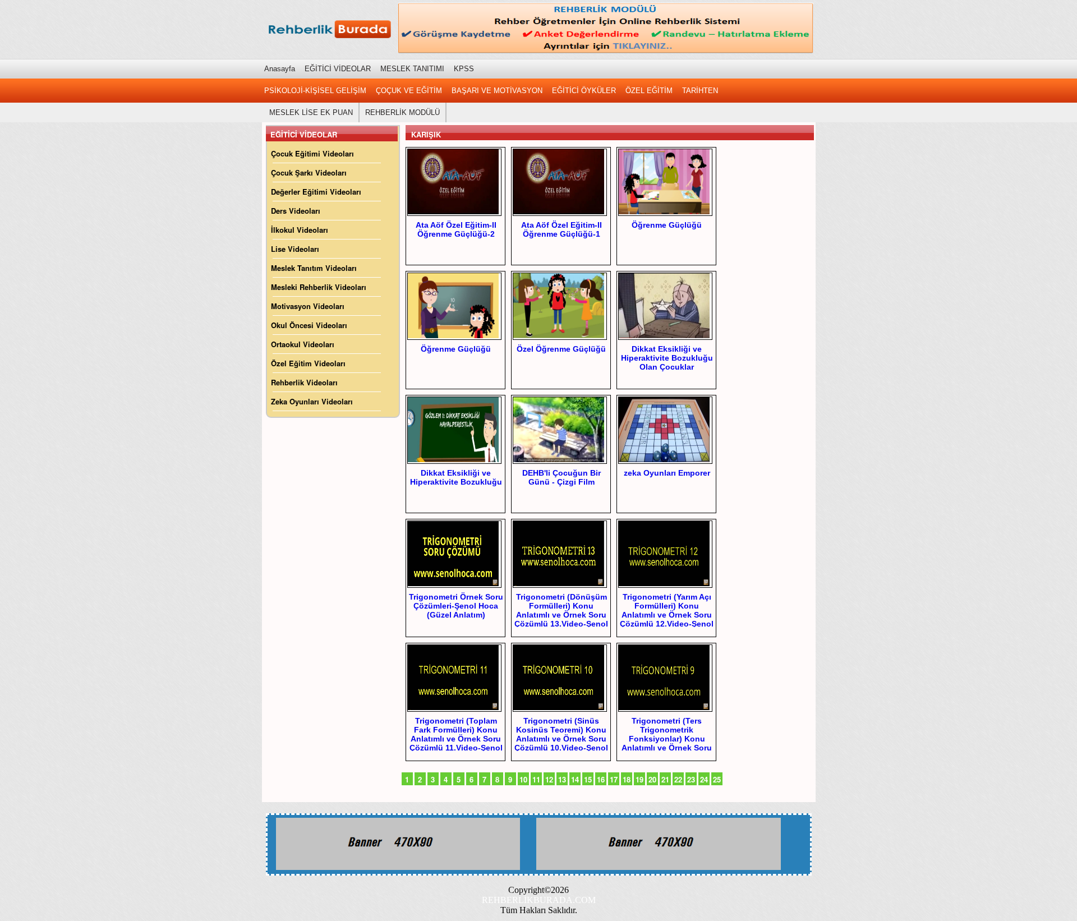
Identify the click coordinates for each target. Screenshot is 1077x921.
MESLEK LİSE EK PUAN (311, 112)
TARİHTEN (700, 90)
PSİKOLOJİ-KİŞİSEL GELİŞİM (315, 90)
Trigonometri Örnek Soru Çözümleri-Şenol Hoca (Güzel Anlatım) (456, 605)
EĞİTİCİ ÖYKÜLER (584, 90)
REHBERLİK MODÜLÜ (402, 112)
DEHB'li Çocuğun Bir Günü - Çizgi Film (561, 477)
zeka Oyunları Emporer (667, 472)
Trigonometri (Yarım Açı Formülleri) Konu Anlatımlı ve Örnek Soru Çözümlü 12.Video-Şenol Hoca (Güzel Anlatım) (667, 614)
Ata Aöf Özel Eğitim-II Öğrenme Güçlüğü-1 (561, 229)
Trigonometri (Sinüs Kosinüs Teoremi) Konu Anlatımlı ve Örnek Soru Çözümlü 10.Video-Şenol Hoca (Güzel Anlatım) (561, 738)
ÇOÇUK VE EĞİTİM (409, 90)
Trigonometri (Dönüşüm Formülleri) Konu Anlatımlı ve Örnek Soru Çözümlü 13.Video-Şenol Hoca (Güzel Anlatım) (561, 614)
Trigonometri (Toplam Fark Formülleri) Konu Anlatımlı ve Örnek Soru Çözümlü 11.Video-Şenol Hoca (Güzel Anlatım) (456, 738)
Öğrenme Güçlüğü (667, 224)
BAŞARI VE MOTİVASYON (497, 90)
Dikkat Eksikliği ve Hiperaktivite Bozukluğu (456, 477)
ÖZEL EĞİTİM (649, 90)
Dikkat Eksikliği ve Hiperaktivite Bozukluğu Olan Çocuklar (667, 357)
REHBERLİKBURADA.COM (539, 900)
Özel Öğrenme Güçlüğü (561, 348)
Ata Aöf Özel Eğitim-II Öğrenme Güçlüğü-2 (456, 229)
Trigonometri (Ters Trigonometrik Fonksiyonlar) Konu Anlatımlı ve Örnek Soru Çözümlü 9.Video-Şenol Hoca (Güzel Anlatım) (667, 743)
